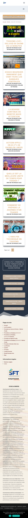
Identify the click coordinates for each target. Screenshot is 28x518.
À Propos (6, 349)
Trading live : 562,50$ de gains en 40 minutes (14, 43)
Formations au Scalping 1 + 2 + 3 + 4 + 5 (14, 295)
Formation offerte (8, 508)
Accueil (4, 22)
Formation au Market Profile (10, 338)
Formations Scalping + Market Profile (14, 302)
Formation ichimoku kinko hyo (14, 308)
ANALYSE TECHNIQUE (12, 48)
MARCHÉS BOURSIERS (11, 85)
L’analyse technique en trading (14, 239)
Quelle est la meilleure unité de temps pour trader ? (14, 177)
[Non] (26, 514)
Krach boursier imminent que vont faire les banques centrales (14, 76)
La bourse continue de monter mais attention (14, 113)
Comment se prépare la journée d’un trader (14, 208)
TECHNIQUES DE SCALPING (14, 49)
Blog (5, 355)
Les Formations (7, 327)
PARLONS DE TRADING (17, 86)
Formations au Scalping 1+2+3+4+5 (12, 333)
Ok (10, 515)
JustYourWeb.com (12, 506)
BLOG (8, 22)
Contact (6, 347)
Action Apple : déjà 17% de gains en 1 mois (14, 145)
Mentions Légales (8, 362)
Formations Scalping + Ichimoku (14, 283)
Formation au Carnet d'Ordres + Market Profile (14, 277)
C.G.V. (5, 364)
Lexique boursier (8, 351)
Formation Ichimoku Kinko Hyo (11, 344)
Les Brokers (7, 346)
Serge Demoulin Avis (9, 353)
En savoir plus (16, 515)
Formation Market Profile (14, 289)
